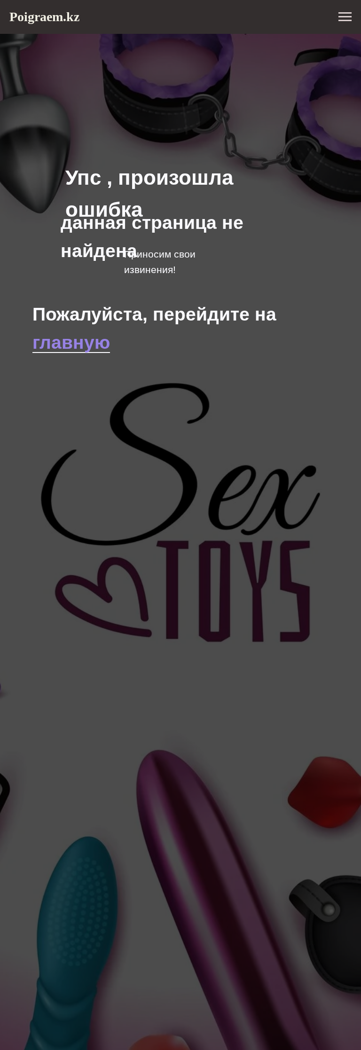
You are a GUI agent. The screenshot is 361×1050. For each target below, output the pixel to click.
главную (71, 342)
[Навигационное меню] (345, 17)
